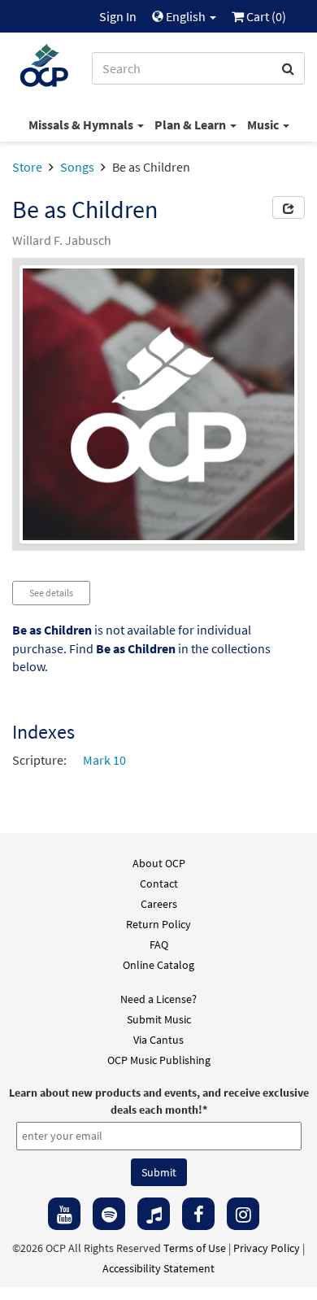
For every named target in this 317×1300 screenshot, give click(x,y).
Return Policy (158, 924)
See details (51, 593)
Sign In (118, 16)
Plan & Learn (191, 124)
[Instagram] (243, 1213)
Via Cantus (158, 1039)
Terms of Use (194, 1248)
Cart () (265, 16)
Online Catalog (158, 965)
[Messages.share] (288, 207)
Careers (159, 903)
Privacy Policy (266, 1248)
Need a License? (158, 999)
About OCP (158, 863)
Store (27, 167)
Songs (77, 167)
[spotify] (109, 1213)
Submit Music (159, 1019)
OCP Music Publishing (159, 1060)
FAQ (159, 944)
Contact (159, 883)
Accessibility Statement (158, 1268)
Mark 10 (104, 760)
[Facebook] (198, 1213)
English (185, 16)
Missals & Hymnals (82, 124)
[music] (153, 1213)
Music (264, 124)
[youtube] (64, 1213)
